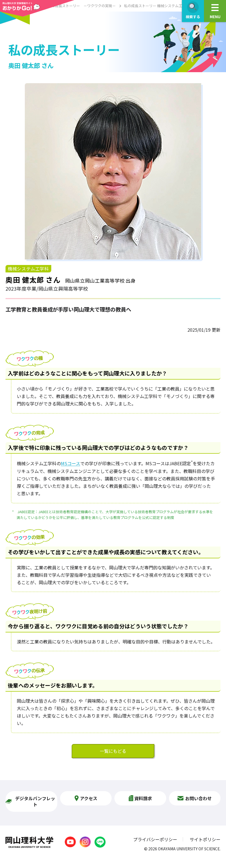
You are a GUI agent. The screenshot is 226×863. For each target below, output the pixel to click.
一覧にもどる (113, 751)
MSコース (70, 463)
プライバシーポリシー (155, 839)
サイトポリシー (205, 839)
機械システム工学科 (28, 268)
